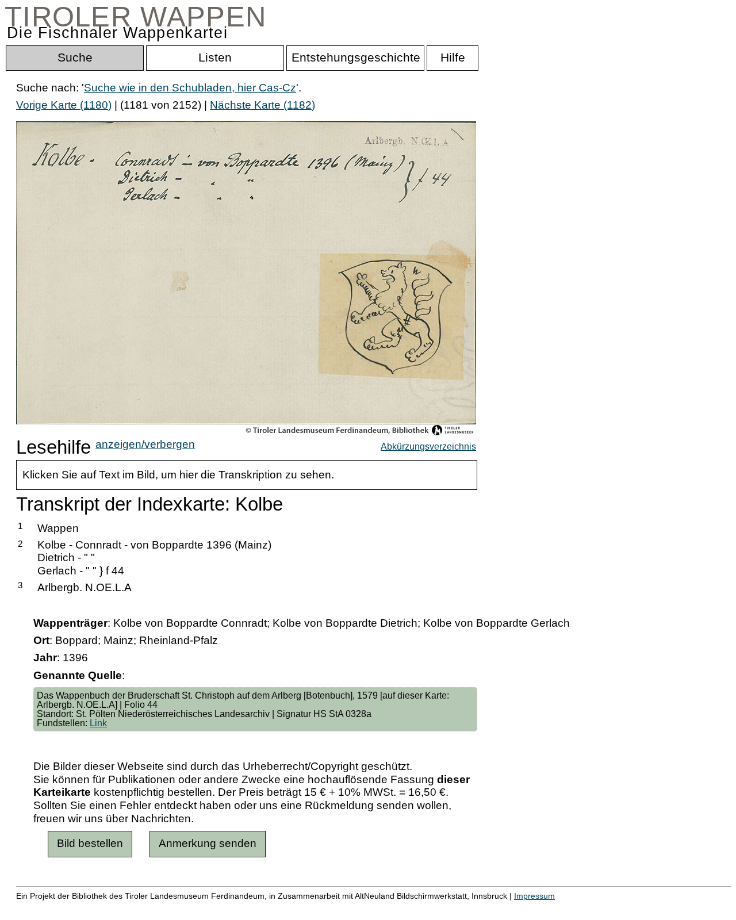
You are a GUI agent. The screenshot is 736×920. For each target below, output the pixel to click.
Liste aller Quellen (404, 908)
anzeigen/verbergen (145, 444)
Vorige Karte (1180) (64, 105)
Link (98, 723)
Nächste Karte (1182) (262, 105)
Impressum (534, 895)
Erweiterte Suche (58, 908)
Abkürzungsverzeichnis (428, 446)
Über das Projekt (498, 908)
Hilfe (559, 908)
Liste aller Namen (308, 908)
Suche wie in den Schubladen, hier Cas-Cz (190, 88)
